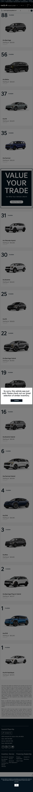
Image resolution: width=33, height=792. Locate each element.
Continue (16, 400)
